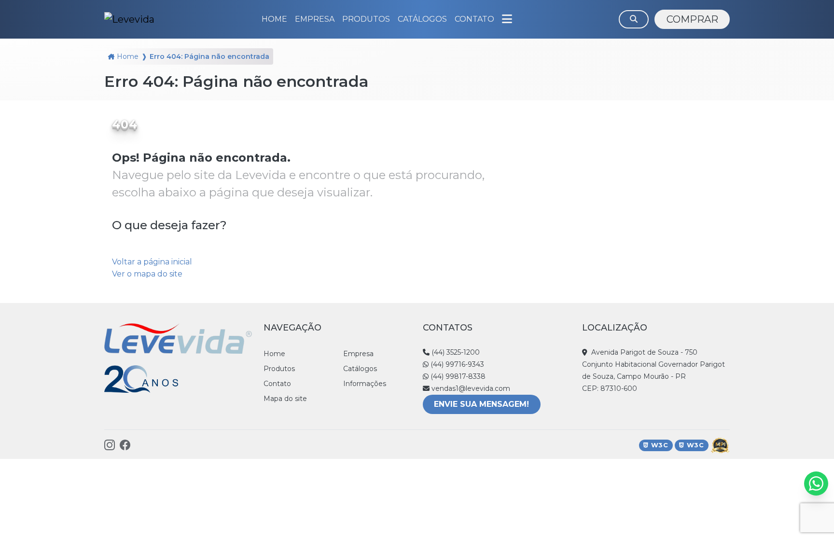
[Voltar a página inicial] (129, 19)
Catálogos (360, 368)
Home (128, 56)
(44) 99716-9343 (456, 364)
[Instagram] (109, 445)
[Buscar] (633, 19)
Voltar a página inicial (152, 261)
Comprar (692, 19)
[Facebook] (125, 445)
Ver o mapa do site (147, 273)
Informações (364, 383)
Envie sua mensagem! (481, 404)
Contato (277, 383)
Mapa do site (285, 398)
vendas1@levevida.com (470, 388)
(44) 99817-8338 (457, 376)
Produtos (366, 19)
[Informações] (507, 19)
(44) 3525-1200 (455, 352)
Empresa (358, 353)
